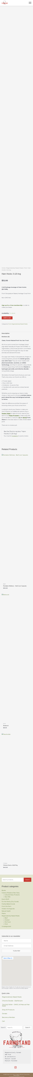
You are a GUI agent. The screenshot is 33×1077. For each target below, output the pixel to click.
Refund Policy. (16, 1075)
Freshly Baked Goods (8, 904)
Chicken (7, 920)
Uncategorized (6, 926)
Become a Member (8, 1017)
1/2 (19, 417)
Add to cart (7, 318)
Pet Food (7, 922)
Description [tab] (5, 333)
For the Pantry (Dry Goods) (10, 901)
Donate (4, 1013)
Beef (6, 918)
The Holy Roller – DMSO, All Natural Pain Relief (16, 1005)
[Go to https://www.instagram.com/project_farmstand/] (15, 1067)
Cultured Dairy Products (12, 895)
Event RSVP (5, 899)
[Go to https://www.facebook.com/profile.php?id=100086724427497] (11, 1067)
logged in (15, 436)
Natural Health (6, 911)
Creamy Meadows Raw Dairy (11, 893)
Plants (4, 913)
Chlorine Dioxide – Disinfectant (12, 1001)
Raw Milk (7, 897)
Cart (3, 1021)
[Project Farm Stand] (4, 2)
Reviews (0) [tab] (5, 336)
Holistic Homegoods (8, 908)
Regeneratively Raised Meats (10, 916)
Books (4, 890)
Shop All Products (8, 1010)
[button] (16, 951)
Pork (6, 924)
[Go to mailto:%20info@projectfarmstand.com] (20, 1067)
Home (3, 268)
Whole (25, 417)
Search (27, 879)
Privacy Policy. (27, 1074)
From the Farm (6, 906)
